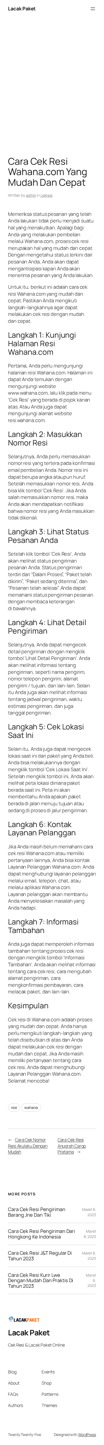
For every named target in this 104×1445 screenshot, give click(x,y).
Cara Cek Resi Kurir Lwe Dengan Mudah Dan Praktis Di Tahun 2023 (40, 1280)
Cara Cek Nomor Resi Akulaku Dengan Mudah (27, 1146)
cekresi (47, 195)
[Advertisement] (52, 88)
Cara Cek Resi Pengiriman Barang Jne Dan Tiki (36, 1212)
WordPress (87, 1434)
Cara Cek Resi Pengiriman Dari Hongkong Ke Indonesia (41, 1233)
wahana (31, 1107)
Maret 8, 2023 (89, 1212)
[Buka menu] (93, 9)
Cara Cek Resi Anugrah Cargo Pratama (72, 1146)
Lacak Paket (22, 8)
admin (31, 195)
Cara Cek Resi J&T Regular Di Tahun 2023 (40, 1255)
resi (14, 1107)
